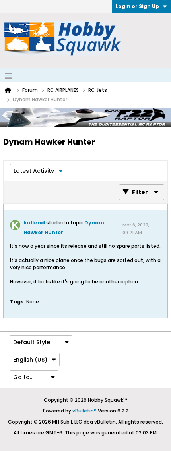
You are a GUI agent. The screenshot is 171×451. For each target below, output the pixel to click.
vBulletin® (84, 410)
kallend (34, 222)
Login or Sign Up (137, 6)
